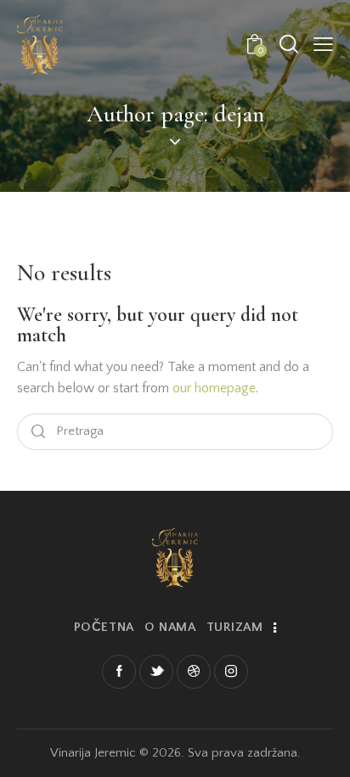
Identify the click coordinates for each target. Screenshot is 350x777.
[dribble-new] (194, 672)
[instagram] (231, 672)
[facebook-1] (119, 672)
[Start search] (38, 432)
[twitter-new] (156, 672)
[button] (323, 44)
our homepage (214, 388)
